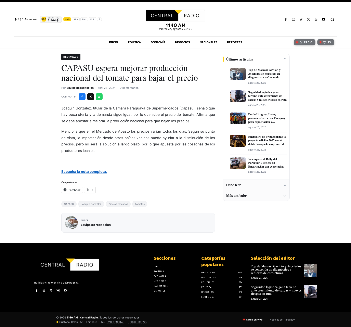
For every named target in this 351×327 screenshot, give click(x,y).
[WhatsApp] (316, 19)
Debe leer (233, 184)
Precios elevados (118, 204)
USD (67, 19)
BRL (84, 19)
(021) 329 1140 (115, 322)
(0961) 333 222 (137, 322)
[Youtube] (323, 19)
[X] (308, 19)
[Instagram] (293, 19)
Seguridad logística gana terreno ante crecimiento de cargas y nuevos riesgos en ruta (267, 96)
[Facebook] (286, 19)
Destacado (70, 56)
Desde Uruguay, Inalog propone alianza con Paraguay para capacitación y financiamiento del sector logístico (266, 118)
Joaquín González (91, 204)
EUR (92, 19)
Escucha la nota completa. (84, 171)
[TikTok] (301, 19)
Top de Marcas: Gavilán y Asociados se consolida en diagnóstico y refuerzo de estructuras (264, 73)
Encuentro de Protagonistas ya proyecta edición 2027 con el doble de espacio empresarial (267, 140)
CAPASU (69, 204)
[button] (332, 19)
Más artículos (236, 195)
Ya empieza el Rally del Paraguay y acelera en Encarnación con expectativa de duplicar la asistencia (266, 163)
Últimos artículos (239, 59)
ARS (76, 19)
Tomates (140, 204)
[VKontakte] (58, 290)
